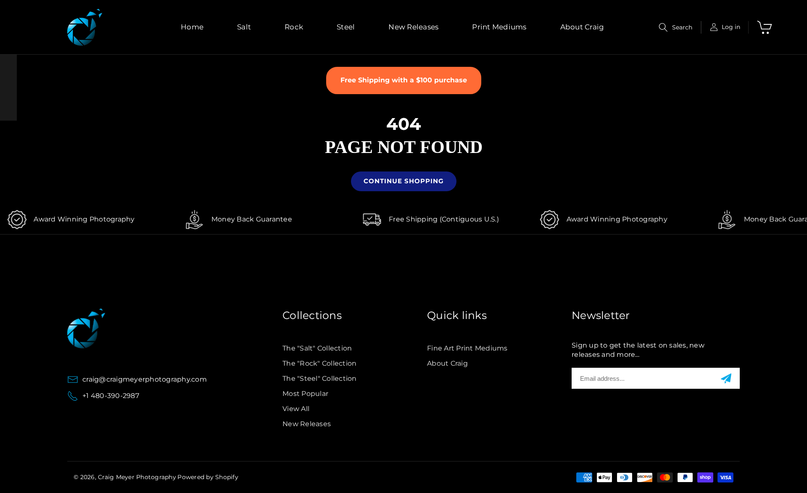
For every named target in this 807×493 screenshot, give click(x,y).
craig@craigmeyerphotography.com (144, 379)
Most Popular (305, 394)
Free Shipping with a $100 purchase (403, 80)
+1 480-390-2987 (110, 396)
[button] (675, 27)
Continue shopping (404, 181)
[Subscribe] (726, 378)
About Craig (447, 363)
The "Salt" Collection (317, 348)
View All (295, 409)
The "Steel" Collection (319, 378)
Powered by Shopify (207, 477)
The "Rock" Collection (319, 363)
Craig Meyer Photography (137, 477)
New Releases (306, 424)
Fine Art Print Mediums (467, 348)
